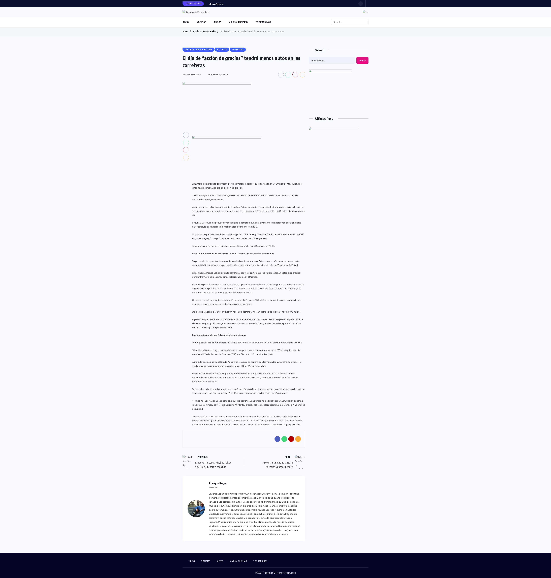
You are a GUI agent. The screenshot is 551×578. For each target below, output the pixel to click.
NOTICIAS (201, 22)
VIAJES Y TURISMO (238, 22)
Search (362, 60)
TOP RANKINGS (263, 22)
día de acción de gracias (204, 31)
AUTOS (217, 22)
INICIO (186, 22)
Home (185, 31)
